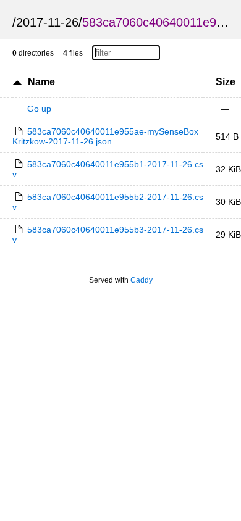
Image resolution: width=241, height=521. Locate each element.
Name (41, 82)
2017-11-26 (47, 22)
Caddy (141, 280)
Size (225, 82)
